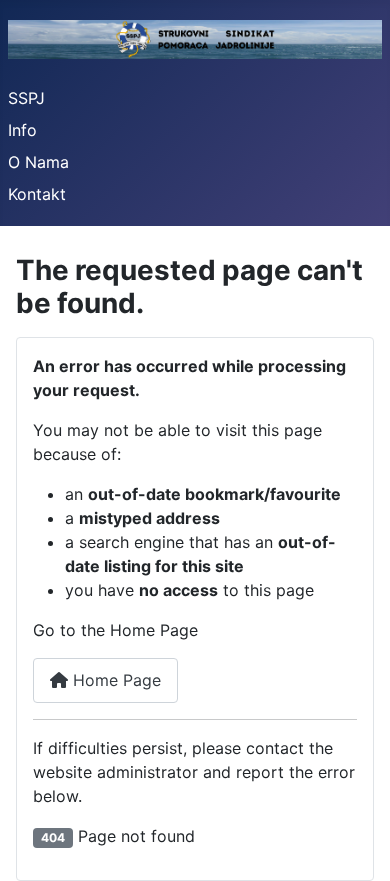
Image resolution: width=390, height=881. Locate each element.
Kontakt (37, 194)
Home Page (114, 680)
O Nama (38, 162)
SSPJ (26, 98)
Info (22, 130)
